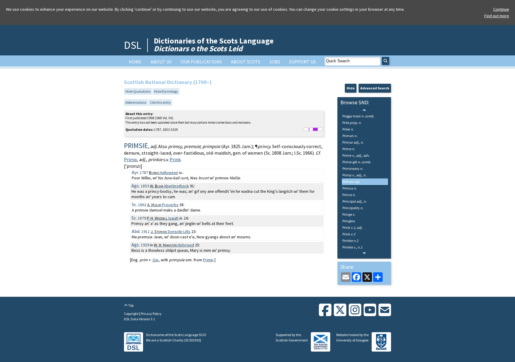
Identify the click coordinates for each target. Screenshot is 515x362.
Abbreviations (135, 102)
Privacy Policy (151, 313)
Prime (348, 149)
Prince (349, 194)
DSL (132, 45)
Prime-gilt (356, 162)
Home (135, 62)
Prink (175, 159)
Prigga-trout (358, 116)
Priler (348, 129)
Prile (352, 122)
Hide (351, 88)
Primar (353, 142)
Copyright (131, 313)
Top (131, 305)
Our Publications (201, 62)
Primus (349, 188)
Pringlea (348, 221)
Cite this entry (160, 102)
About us (161, 62)
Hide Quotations (138, 91)
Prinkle (350, 240)
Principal (354, 201)
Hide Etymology (166, 91)
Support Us (302, 62)
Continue (501, 9)
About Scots (245, 62)
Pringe (348, 214)
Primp (130, 159)
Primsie (351, 181)
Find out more (496, 15)
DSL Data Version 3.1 (139, 319)
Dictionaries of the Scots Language (214, 44)
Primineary (352, 168)
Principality (352, 208)
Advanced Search (374, 88)
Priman (349, 135)
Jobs (274, 62)
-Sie (155, 259)
